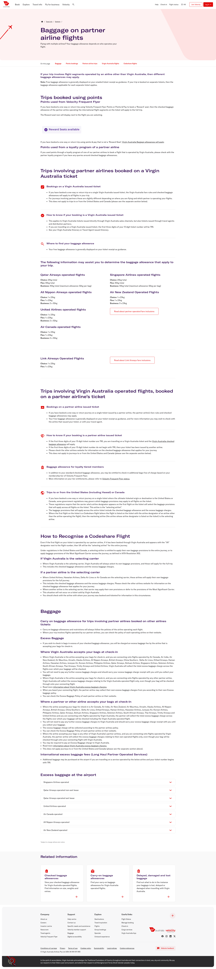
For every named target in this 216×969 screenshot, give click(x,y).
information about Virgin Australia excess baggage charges (79, 687)
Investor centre (46, 926)
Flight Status (126, 919)
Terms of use (73, 948)
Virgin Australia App (129, 933)
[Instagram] (167, 936)
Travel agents (45, 933)
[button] (17, 4)
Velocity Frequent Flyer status (116, 479)
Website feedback (167, 948)
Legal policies (112, 948)
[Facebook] (163, 936)
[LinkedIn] (171, 936)
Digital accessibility (75, 937)
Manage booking (128, 923)
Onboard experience (102, 937)
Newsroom (44, 930)
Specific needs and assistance (79, 926)
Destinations (99, 919)
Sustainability (99, 948)
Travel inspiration (100, 923)
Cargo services (127, 930)
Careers (43, 923)
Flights (97, 926)
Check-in (125, 926)
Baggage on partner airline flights (72, 33)
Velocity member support (77, 930)
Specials (97, 933)
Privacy (62, 948)
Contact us (72, 923)
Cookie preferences (127, 948)
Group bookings (100, 930)
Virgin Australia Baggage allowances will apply (143, 142)
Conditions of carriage (48, 948)
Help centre (72, 919)
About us (43, 919)
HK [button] (185, 5)
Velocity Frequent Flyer (49, 937)
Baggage (71, 933)
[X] (175, 936)
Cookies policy (85, 948)
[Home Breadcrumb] (42, 21)
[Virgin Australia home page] (6, 4)
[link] (49, 21)
